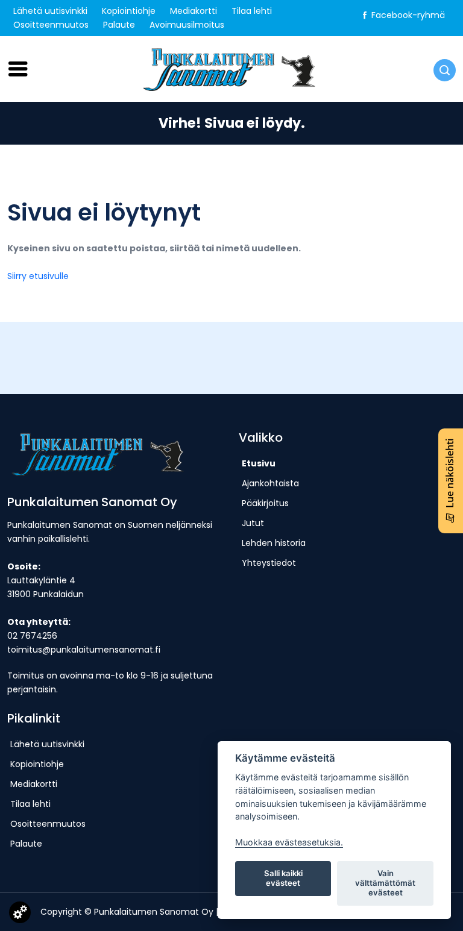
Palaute (119, 25)
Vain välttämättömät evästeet (385, 882)
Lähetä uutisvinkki (50, 11)
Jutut (253, 523)
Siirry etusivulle (38, 276)
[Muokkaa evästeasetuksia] (20, 915)
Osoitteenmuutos (51, 25)
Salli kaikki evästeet (283, 878)
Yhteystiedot (269, 563)
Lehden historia (274, 543)
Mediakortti (193, 11)
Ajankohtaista (270, 483)
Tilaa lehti (252, 11)
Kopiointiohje (129, 11)
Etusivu (259, 463)
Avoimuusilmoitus (187, 25)
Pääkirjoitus (265, 503)
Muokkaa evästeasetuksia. (289, 842)
